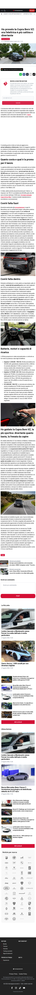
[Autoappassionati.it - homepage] (18, 10)
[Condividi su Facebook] (24, 74)
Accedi (32, 10)
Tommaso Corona (9, 41)
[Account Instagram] (16, 988)
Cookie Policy (23, 974)
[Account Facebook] (12, 988)
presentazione (19, 207)
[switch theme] (5, 10)
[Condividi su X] (27, 74)
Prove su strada (5, 39)
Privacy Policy (13, 974)
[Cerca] (34, 14)
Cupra (29, 114)
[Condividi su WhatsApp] (20, 74)
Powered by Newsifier (18, 991)
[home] (1, 13)
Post (18, 596)
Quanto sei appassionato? (13, 14)
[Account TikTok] (20, 988)
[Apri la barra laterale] (2, 10)
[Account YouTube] (24, 988)
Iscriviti (18, 103)
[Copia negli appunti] (34, 74)
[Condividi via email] (30, 74)
